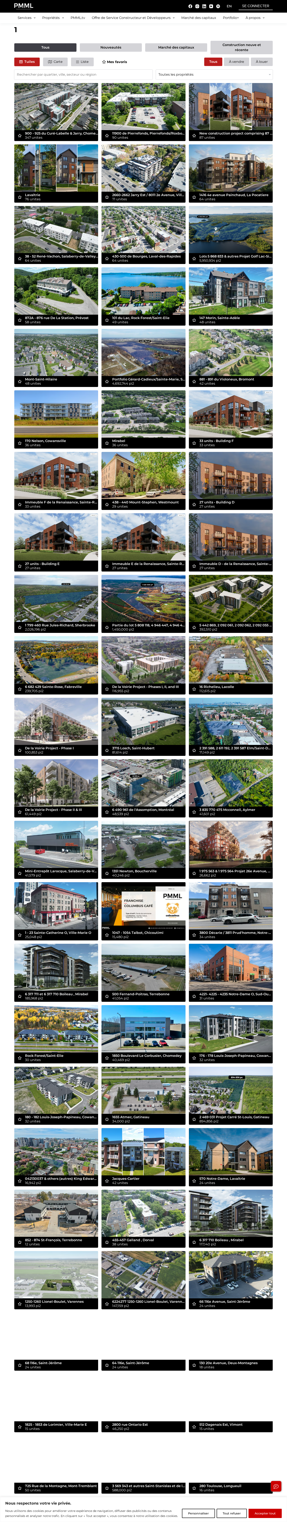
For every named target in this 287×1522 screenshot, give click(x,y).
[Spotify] (218, 6)
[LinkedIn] (204, 6)
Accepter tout (265, 1513)
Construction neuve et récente (241, 47)
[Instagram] (197, 6)
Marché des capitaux (198, 18)
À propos (253, 18)
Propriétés (51, 18)
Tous (45, 47)
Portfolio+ (231, 18)
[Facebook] (190, 6)
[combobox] (83, 75)
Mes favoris (117, 62)
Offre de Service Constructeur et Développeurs (131, 18)
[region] (143, 1509)
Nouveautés (110, 47)
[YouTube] (211, 6)
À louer (262, 62)
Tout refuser (232, 1513)
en (229, 6)
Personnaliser (198, 1513)
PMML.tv (78, 18)
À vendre (236, 62)
